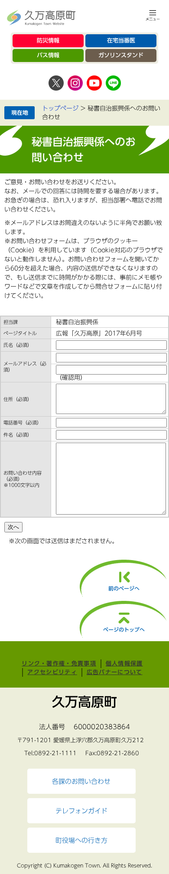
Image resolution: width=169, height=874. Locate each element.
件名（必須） (17, 434)
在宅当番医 (121, 40)
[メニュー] (152, 15)
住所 (17, 399)
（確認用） (71, 378)
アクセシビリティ (52, 672)
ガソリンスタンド (120, 55)
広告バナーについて (115, 672)
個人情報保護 (124, 663)
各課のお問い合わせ (81, 781)
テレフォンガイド (81, 810)
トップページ (60, 108)
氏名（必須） (17, 344)
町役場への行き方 (81, 840)
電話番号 (22, 422)
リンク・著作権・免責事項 (59, 663)
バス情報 (48, 55)
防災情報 (48, 40)
